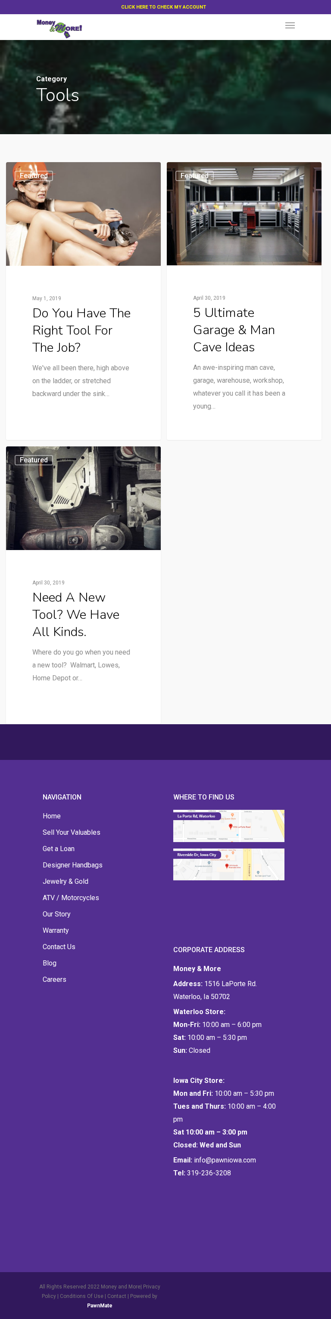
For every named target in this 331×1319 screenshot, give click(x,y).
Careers (54, 979)
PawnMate (99, 1306)
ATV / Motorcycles (71, 898)
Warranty (56, 930)
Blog (49, 963)
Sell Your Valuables (71, 832)
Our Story (57, 914)
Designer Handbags (73, 865)
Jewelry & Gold (65, 881)
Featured (34, 176)
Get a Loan (59, 849)
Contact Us (59, 947)
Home (52, 816)
